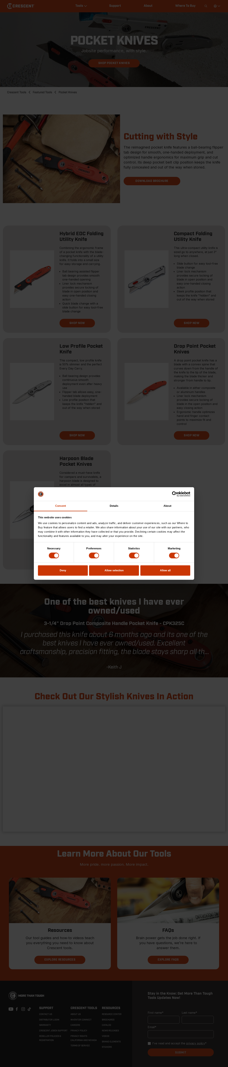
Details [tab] (114, 505)
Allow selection (114, 570)
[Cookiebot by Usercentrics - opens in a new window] (174, 494)
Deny (63, 570)
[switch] (94, 555)
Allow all (165, 570)
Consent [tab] (60, 505)
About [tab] (167, 505)
